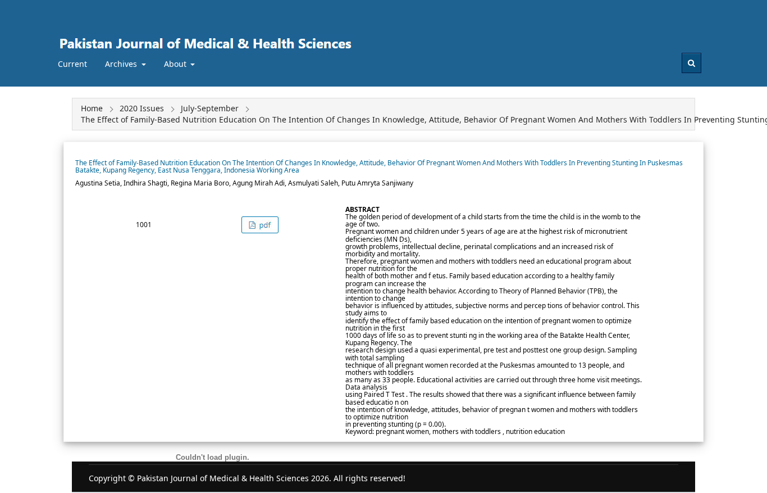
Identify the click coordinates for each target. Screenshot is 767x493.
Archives (122, 63)
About (176, 63)
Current (72, 63)
